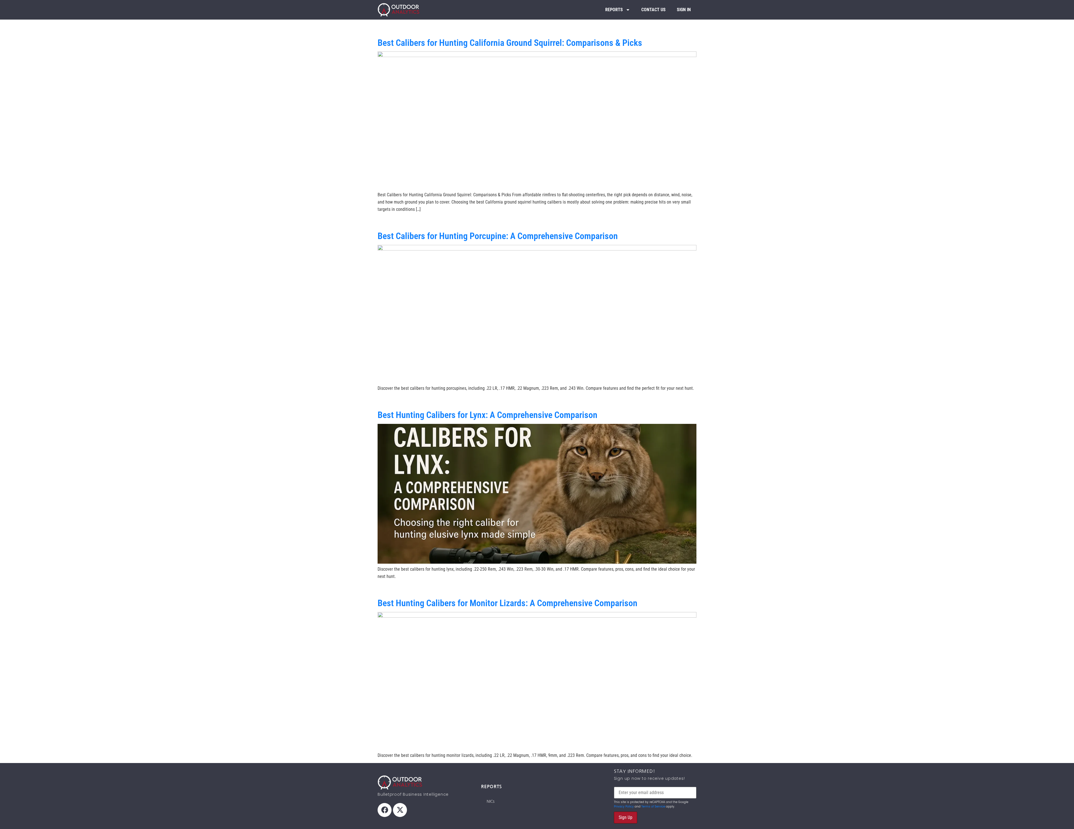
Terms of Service (653, 806)
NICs (490, 801)
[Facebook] (385, 810)
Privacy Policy (624, 806)
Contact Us (653, 9)
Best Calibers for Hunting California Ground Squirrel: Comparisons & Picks (510, 42)
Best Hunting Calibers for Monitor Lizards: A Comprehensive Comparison (507, 603)
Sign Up (625, 817)
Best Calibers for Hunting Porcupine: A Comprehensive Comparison (498, 236)
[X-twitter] (400, 810)
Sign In (684, 9)
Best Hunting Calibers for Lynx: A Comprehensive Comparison (487, 415)
